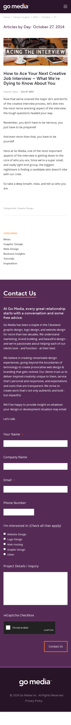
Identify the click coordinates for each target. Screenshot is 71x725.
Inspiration (10, 263)
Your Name (13, 434)
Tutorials (8, 258)
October (46, 17)
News (7, 239)
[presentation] (35, 628)
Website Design (16, 534)
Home (6, 17)
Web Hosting (15, 544)
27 (26, 91)
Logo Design (14, 539)
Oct (23, 91)
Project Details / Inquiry (21, 566)
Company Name (15, 457)
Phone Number (14, 503)
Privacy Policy (33, 701)
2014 (35, 17)
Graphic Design (25, 208)
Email (9, 480)
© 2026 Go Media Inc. (23, 695)
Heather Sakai (10, 91)
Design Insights (21, 17)
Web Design (11, 249)
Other (10, 554)
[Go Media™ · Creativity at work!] (16, 6)
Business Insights (14, 253)
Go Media (9, 325)
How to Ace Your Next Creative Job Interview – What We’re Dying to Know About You (34, 78)
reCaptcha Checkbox (18, 615)
